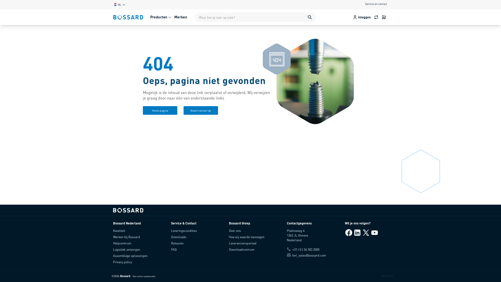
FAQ (174, 249)
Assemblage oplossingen (130, 256)
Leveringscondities (184, 231)
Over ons (235, 231)
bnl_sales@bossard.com (309, 255)
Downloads (178, 237)
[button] (119, 4)
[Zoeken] (310, 17)
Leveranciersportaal (243, 243)
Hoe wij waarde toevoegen (246, 237)
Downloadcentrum (241, 249)
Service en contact (376, 3)
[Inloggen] (384, 17)
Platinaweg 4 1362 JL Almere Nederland (297, 235)
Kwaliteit (119, 231)
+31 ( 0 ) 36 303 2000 (305, 249)
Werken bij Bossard (126, 237)
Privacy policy (122, 262)
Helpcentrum (122, 243)
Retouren (177, 243)
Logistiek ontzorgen (126, 249)
